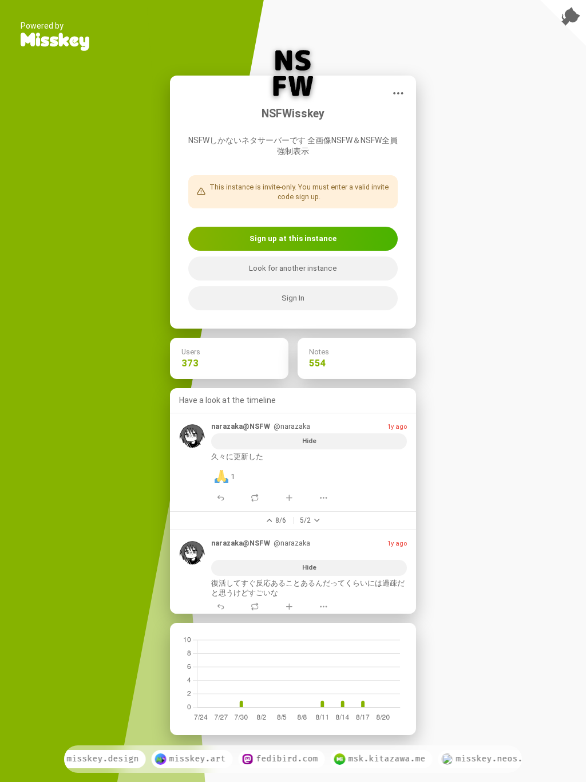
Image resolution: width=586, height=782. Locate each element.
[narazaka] (192, 434)
